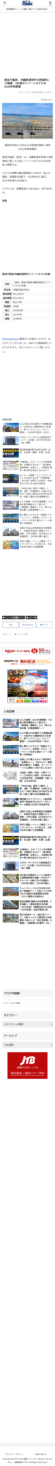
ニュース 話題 (10, 617)
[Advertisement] (27, 44)
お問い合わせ (40, 1454)
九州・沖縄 (32, 617)
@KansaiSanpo (10, 338)
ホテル (21, 617)
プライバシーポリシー (14, 1454)
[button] (50, 1002)
